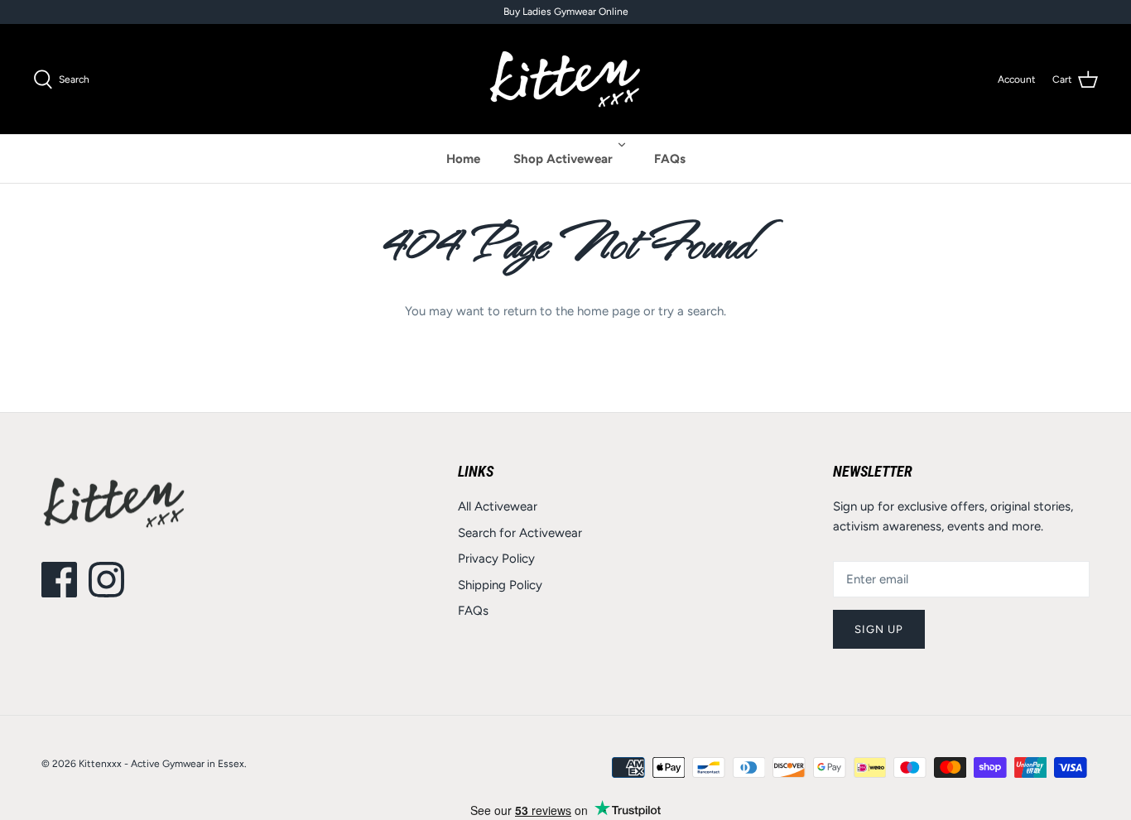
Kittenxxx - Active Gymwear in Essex (161, 764)
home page (608, 311)
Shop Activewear (563, 158)
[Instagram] (106, 579)
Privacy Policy (496, 558)
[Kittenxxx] (565, 79)
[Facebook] (59, 579)
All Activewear (497, 506)
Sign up (878, 629)
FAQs (670, 158)
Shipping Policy (500, 585)
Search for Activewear (520, 532)
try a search (691, 311)
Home (463, 158)
